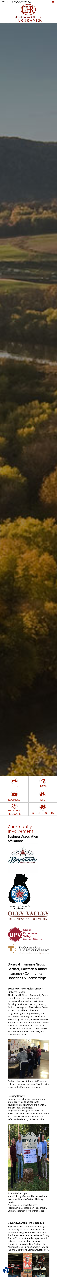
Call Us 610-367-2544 (16, 2)
